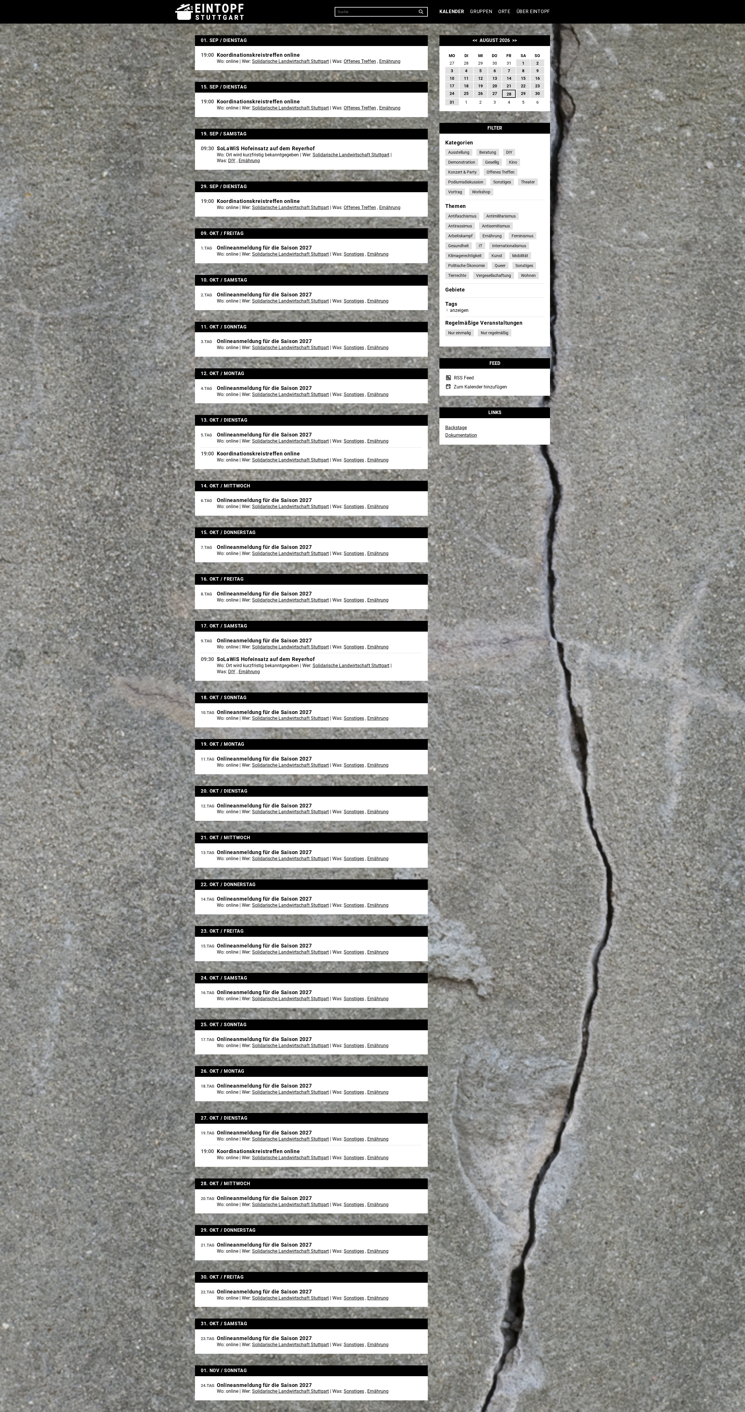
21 (509, 86)
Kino (513, 162)
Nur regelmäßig (494, 333)
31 (452, 102)
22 (523, 86)
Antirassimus (460, 226)
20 (494, 86)
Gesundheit (458, 245)
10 (452, 78)
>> (514, 40)
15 (523, 78)
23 (537, 86)
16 (537, 78)
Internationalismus (509, 245)
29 (523, 93)
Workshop (481, 192)
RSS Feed (463, 378)
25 (466, 93)
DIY (231, 160)
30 (537, 93)
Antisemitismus (496, 226)
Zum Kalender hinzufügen (480, 386)
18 (466, 86)
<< (475, 40)
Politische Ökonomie (466, 265)
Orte (504, 11)
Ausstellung (458, 152)
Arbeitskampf (460, 236)
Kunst (497, 255)
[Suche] (421, 11)
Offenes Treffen (360, 61)
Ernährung (389, 61)
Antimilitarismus (501, 216)
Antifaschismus (462, 216)
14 (509, 78)
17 (452, 86)
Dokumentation (461, 435)
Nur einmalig (459, 333)
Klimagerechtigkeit (465, 255)
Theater (528, 182)
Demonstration (461, 162)
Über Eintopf (533, 11)
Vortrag (455, 192)
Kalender (451, 11)
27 (494, 93)
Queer (500, 265)
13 (494, 78)
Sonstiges (354, 254)
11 (466, 78)
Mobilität (520, 255)
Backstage (456, 427)
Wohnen (528, 275)
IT (480, 245)
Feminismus (522, 236)
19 (480, 86)
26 (480, 93)
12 (480, 78)
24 (452, 93)
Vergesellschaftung (493, 275)
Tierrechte (457, 275)
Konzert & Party (462, 172)
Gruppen (481, 11)
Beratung (487, 152)
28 (509, 94)
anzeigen (459, 310)
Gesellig (492, 162)
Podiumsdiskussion (465, 182)
